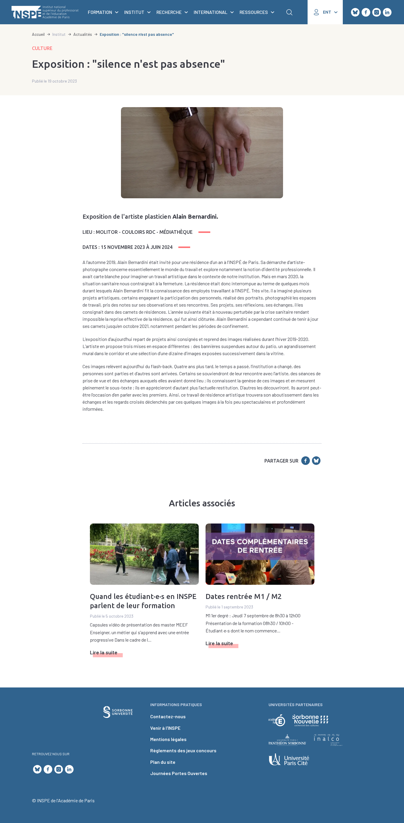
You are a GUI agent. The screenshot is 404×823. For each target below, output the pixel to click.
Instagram (376, 12)
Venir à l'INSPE (165, 728)
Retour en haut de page (389, 659)
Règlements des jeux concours (183, 750)
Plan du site (162, 762)
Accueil (38, 34)
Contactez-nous (168, 716)
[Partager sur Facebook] (305, 460)
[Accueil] (45, 12)
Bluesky (355, 12)
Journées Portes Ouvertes (178, 773)
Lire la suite (103, 652)
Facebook (366, 12)
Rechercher (289, 12)
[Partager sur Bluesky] (316, 460)
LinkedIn (387, 12)
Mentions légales (168, 739)
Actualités (82, 34)
